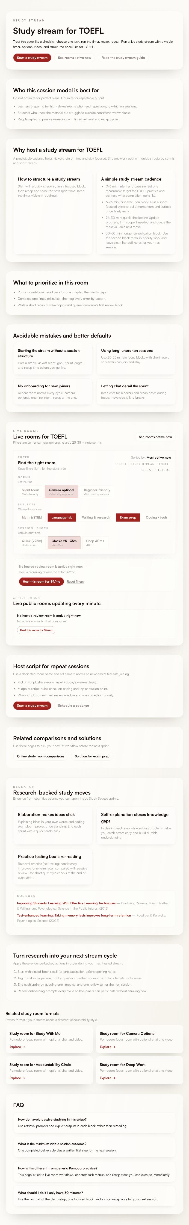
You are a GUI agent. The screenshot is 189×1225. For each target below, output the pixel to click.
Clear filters (156, 470)
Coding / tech (156, 517)
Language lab (61, 517)
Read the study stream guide (123, 57)
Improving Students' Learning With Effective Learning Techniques (66, 903)
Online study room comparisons (40, 756)
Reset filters (75, 581)
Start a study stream (32, 57)
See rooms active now (74, 57)
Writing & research (96, 517)
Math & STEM (32, 517)
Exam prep (128, 517)
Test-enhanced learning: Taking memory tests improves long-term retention (74, 915)
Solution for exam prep (92, 756)
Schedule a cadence (73, 705)
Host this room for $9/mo (41, 581)
